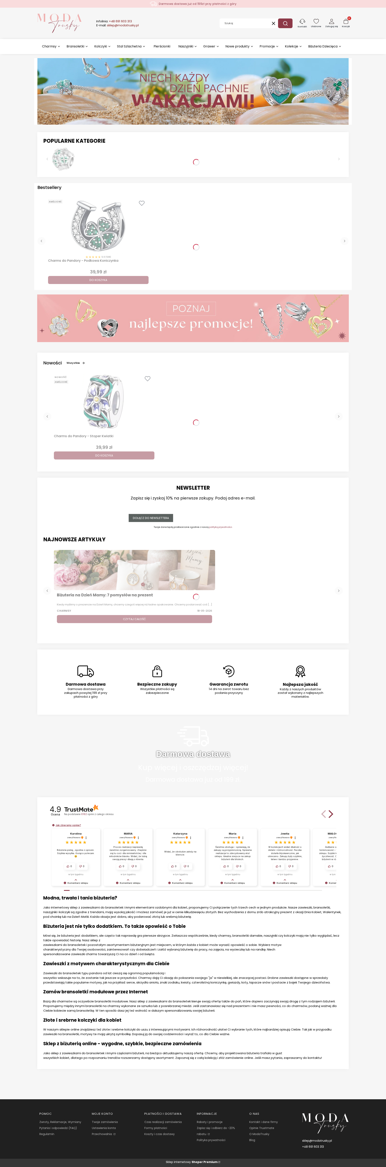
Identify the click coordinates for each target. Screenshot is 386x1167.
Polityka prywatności (211, 1140)
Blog (252, 1140)
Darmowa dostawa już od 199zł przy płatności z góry (197, 4)
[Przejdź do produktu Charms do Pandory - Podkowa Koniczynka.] (98, 226)
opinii (97, 814)
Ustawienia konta (104, 1128)
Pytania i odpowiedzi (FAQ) (58, 1128)
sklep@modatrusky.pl (317, 1141)
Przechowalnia (102, 1134)
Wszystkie (73, 363)
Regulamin (46, 1134)
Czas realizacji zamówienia (163, 1122)
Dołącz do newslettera (151, 518)
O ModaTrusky (259, 1134)
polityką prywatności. (220, 527)
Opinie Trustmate (261, 1128)
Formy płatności (155, 1128)
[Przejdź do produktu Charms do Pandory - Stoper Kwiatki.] (104, 401)
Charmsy (64, 611)
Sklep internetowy (192, 1162)
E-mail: (117, 25)
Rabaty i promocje (210, 1122)
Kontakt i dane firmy (263, 1122)
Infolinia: (114, 21)
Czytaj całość (134, 619)
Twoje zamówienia (105, 1122)
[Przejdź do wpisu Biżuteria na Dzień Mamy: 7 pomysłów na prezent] (134, 570)
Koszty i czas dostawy (159, 1134)
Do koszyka (98, 280)
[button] (285, 23)
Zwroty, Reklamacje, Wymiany (60, 1122)
